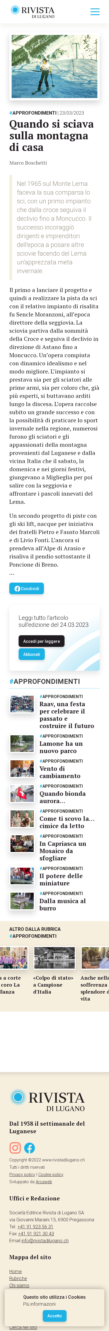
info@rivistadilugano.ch (45, 1240)
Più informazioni (39, 1304)
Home (15, 1271)
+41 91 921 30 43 (36, 1233)
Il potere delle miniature (61, 879)
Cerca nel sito (23, 1327)
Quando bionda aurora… (63, 797)
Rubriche (18, 1278)
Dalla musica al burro (63, 904)
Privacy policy (22, 1174)
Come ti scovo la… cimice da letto (67, 822)
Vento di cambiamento (60, 772)
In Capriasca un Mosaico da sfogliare (63, 850)
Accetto (54, 1316)
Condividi (26, 588)
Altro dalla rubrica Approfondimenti (35, 932)
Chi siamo (19, 1285)
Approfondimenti (32, 113)
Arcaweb (44, 1181)
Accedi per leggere (41, 641)
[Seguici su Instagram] (15, 1149)
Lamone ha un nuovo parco (61, 747)
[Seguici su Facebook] (29, 1149)
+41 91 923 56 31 (35, 1226)
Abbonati (31, 654)
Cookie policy (50, 1174)
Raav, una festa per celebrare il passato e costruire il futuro (67, 715)
